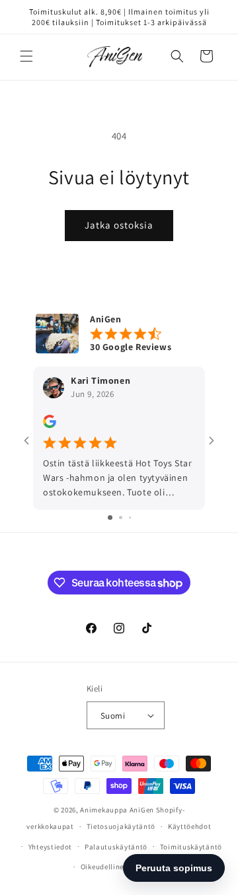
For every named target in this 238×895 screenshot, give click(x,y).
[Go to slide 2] (120, 517)
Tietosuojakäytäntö (121, 826)
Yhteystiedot (50, 846)
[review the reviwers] (49, 425)
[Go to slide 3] (130, 518)
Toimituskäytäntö (191, 846)
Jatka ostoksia (119, 225)
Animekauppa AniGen (117, 809)
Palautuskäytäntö (116, 846)
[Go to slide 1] (110, 517)
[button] (26, 56)
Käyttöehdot (190, 826)
